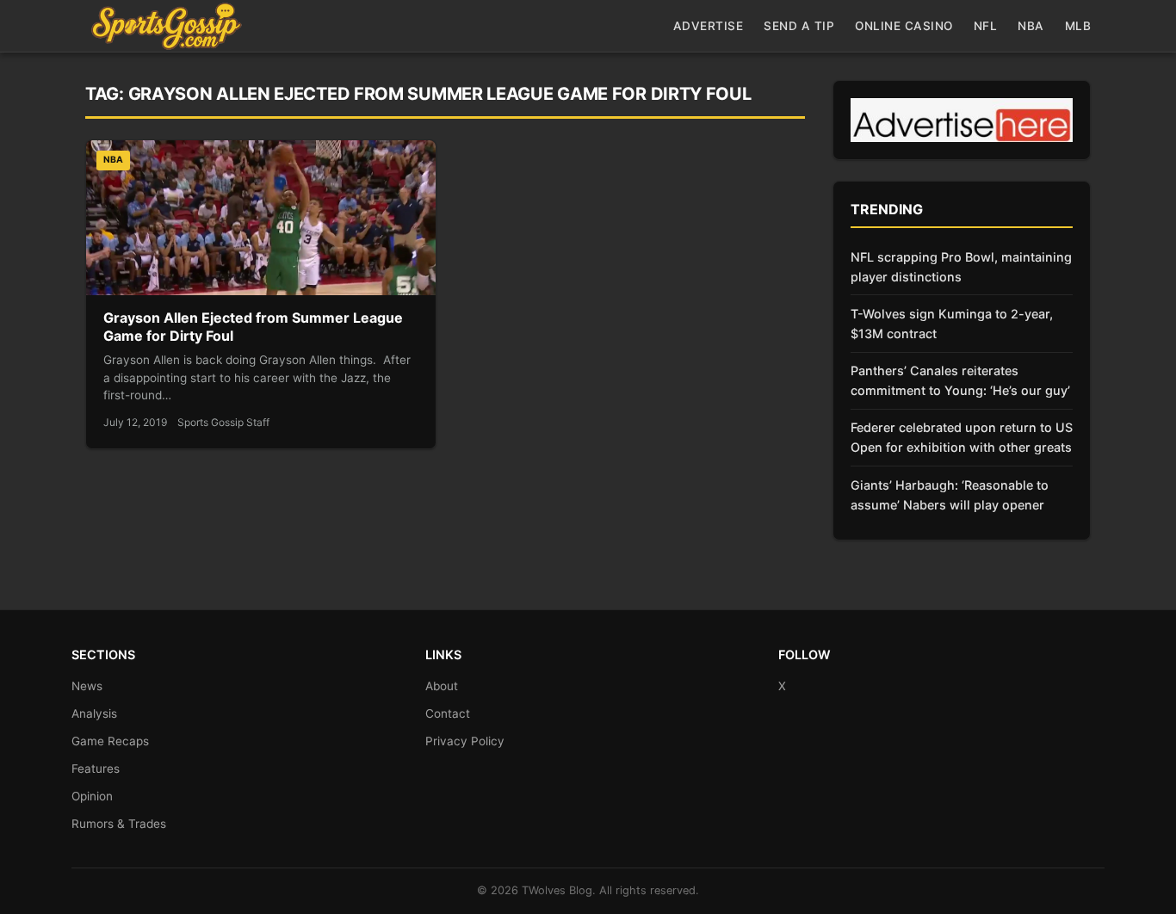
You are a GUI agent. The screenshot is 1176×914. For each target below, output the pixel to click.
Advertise (708, 26)
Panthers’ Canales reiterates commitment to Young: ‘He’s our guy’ (960, 380)
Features (95, 768)
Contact (447, 713)
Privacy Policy (464, 741)
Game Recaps (110, 741)
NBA (1031, 26)
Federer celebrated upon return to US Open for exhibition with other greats (962, 437)
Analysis (94, 713)
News (86, 686)
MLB (1078, 26)
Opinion (92, 796)
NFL (986, 26)
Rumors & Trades (118, 824)
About (441, 686)
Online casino (904, 26)
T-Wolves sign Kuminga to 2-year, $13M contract (952, 323)
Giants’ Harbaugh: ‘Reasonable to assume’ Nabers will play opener (950, 495)
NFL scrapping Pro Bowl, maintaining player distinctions (961, 267)
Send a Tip (799, 26)
